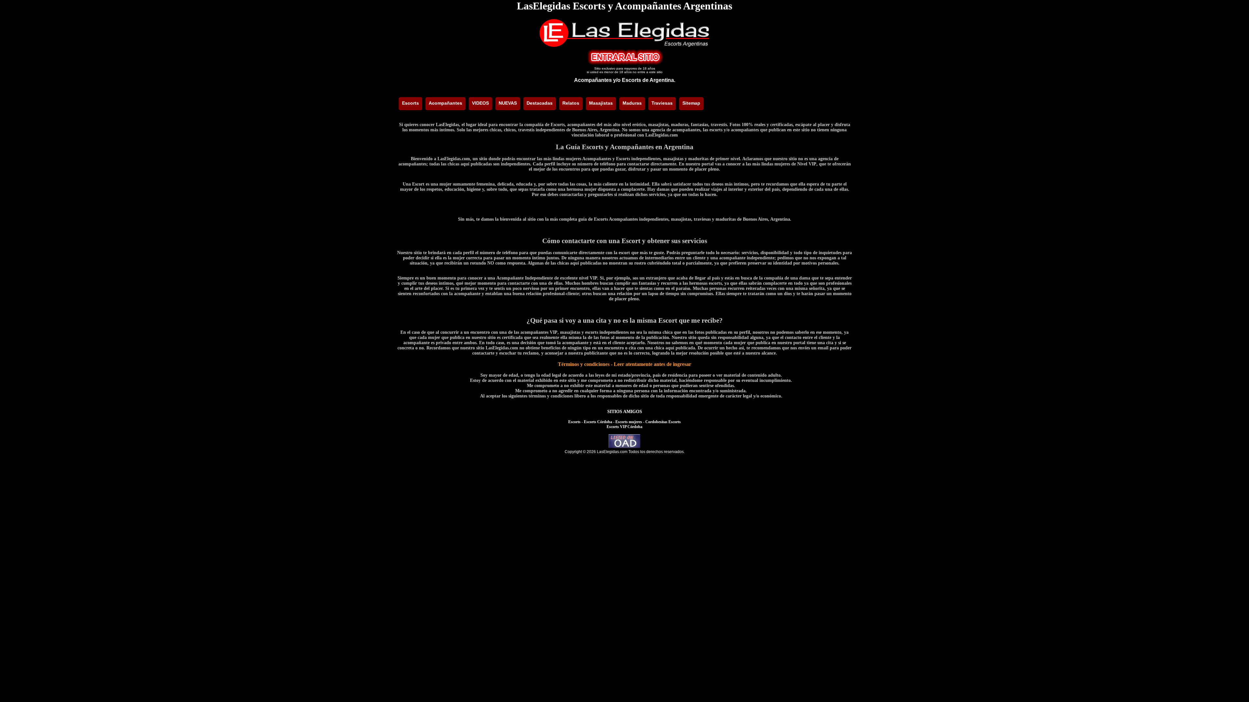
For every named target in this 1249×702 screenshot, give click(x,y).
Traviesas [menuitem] (662, 103)
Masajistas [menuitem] (601, 103)
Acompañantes (593, 80)
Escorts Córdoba (598, 422)
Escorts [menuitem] (410, 103)
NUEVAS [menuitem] (508, 103)
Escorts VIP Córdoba (624, 426)
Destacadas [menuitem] (540, 103)
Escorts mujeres (628, 422)
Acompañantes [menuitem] (445, 103)
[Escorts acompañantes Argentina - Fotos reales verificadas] (624, 46)
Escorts (574, 422)
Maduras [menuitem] (632, 103)
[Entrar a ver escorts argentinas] (624, 63)
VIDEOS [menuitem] (480, 103)
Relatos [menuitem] (570, 103)
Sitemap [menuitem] (691, 103)
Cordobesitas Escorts (663, 422)
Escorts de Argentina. (648, 80)
